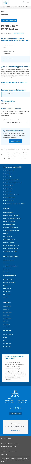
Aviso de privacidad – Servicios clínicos (9, 443)
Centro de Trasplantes (8, 197)
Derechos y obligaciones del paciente (9, 451)
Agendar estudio (15, 141)
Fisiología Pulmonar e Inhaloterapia (12, 218)
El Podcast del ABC (8, 279)
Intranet (5, 337)
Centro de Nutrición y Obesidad (11, 179)
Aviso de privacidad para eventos (8, 446)
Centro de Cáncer (7, 173)
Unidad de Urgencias (8, 200)
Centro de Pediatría (8, 185)
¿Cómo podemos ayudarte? (11, 120)
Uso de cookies (4, 449)
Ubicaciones (6, 263)
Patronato (5, 321)
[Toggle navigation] (28, 3)
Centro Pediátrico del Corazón (11, 194)
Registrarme (15, 430)
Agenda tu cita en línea (9, 20)
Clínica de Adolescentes (9, 221)
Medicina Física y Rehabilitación (11, 215)
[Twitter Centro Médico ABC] (18, 408)
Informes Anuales (7, 312)
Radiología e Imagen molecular (11, 248)
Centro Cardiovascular (8, 170)
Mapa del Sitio (4, 454)
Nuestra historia (7, 318)
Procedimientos (7, 291)
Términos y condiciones (6, 438)
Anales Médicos (7, 343)
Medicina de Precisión (8, 242)
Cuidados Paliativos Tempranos (11, 230)
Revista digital (6, 294)
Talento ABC (6, 327)
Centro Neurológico (8, 191)
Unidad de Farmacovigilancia (10, 266)
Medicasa (5, 233)
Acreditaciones (7, 306)
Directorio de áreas (15, 413)
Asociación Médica (8, 334)
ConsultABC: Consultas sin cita (10, 227)
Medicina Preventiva (8, 212)
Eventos (5, 285)
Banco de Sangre (7, 236)
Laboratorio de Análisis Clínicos (11, 245)
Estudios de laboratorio (9, 282)
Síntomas (5, 297)
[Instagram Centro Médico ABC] (16, 408)
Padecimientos (7, 288)
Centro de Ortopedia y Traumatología (12, 182)
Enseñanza (6, 309)
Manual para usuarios (8, 260)
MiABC (5, 340)
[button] (23, 2)
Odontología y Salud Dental (10, 251)
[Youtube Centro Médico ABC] (20, 408)
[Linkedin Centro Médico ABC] (11, 408)
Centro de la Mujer (8, 176)
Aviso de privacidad (5, 441)
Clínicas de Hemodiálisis (9, 224)
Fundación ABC (7, 346)
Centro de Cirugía (7, 188)
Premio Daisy (6, 324)
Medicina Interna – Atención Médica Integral (14, 203)
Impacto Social (7, 269)
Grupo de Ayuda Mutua (9, 239)
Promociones (6, 272)
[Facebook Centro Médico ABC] (13, 408)
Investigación (6, 315)
